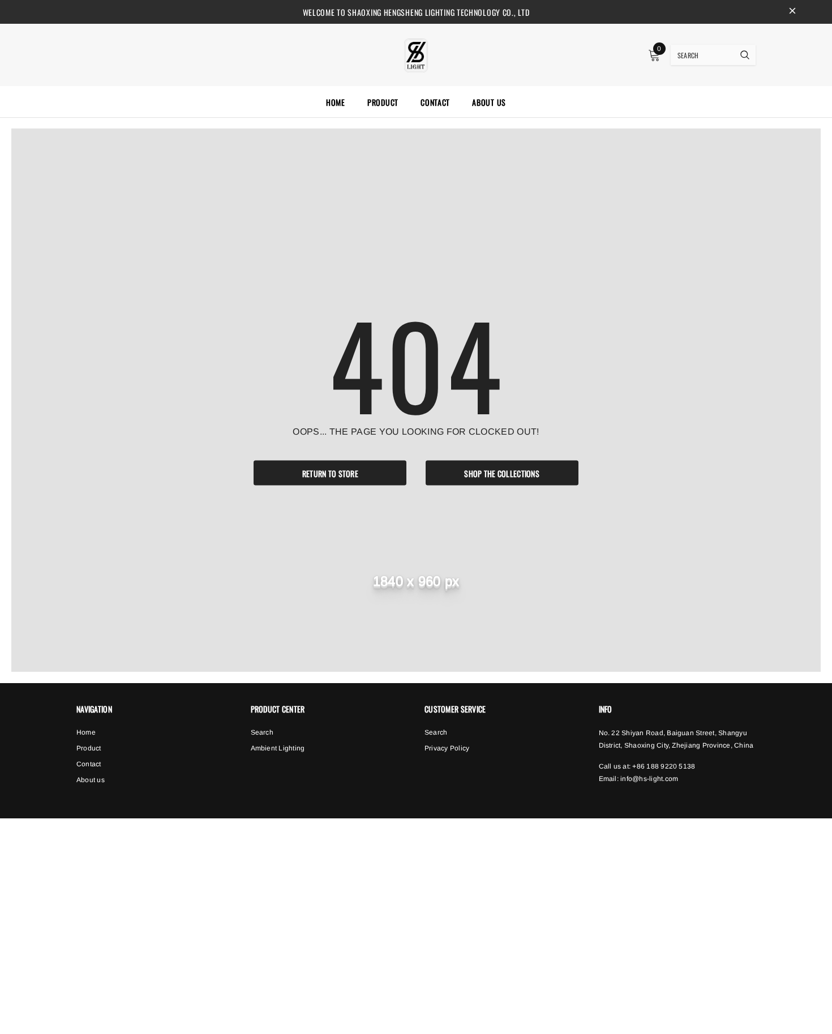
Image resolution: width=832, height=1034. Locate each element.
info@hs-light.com (649, 779)
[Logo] (415, 53)
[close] (792, 12)
